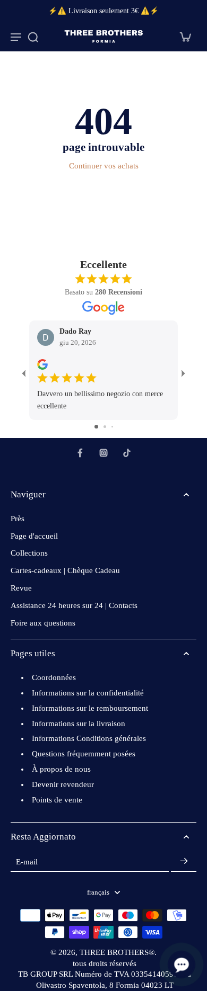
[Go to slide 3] (112, 426)
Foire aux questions (43, 623)
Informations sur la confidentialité (88, 693)
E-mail (27, 861)
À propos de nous (61, 769)
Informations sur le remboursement (90, 708)
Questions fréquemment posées (83, 753)
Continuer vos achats (104, 166)
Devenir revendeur (63, 784)
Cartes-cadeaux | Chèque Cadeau (65, 570)
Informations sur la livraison (78, 723)
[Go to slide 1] (96, 426)
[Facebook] (80, 453)
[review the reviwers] (42, 364)
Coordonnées (54, 677)
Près (17, 518)
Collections (29, 553)
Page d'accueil (34, 536)
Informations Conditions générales (89, 738)
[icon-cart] (184, 36)
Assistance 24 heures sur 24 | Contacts (74, 605)
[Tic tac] (127, 453)
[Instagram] (103, 453)
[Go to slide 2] (105, 426)
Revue (21, 588)
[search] (33, 36)
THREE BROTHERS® (117, 952)
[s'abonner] (183, 861)
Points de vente (57, 800)
